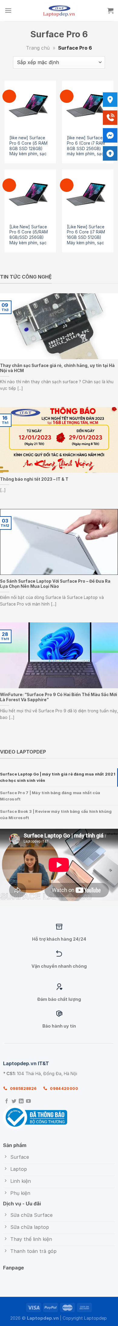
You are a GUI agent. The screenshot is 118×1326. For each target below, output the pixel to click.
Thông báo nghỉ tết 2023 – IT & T (34, 479)
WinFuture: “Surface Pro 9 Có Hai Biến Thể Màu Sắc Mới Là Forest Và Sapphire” (58, 697)
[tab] (59, 777)
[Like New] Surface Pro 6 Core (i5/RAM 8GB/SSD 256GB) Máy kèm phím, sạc (28, 234)
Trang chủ (38, 48)
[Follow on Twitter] (13, 1101)
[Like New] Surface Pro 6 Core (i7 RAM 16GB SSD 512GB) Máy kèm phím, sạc (86, 234)
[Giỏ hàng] (110, 10)
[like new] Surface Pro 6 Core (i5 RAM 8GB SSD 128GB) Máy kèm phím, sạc (28, 145)
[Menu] (8, 10)
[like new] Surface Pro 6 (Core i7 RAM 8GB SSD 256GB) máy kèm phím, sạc (86, 145)
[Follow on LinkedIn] (21, 1101)
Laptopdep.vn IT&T (26, 1063)
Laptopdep (95, 1318)
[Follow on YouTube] (28, 1101)
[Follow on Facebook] (6, 1101)
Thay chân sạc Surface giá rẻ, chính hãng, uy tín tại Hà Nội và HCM (57, 368)
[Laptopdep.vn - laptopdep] (59, 10)
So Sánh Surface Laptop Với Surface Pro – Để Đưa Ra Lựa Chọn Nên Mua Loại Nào (55, 583)
